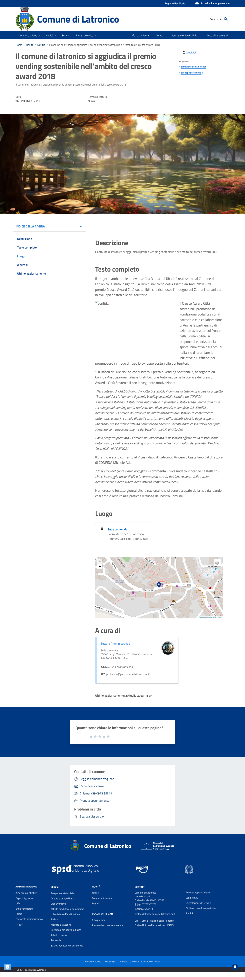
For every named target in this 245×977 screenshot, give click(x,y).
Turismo (55, 919)
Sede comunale (117, 529)
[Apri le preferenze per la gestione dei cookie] (8, 968)
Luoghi (19, 924)
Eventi (95, 903)
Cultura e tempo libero (62, 898)
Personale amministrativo (29, 919)
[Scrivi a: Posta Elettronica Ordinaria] (158, 917)
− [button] (100, 566)
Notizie (41, 45)
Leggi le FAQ (192, 898)
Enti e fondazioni (24, 909)
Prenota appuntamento (198, 892)
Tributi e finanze (59, 935)
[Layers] (217, 562)
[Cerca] (226, 19)
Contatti (140, 887)
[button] (212, 4)
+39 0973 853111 (144, 909)
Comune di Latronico (78, 19)
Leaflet (203, 617)
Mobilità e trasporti (61, 925)
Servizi (55, 887)
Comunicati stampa (102, 898)
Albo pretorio (99, 920)
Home (19, 45)
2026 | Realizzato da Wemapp (31, 969)
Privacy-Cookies (93, 961)
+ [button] (100, 561)
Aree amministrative (26, 893)
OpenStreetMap (215, 617)
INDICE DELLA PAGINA (30, 226)
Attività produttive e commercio (67, 909)
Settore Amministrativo (115, 643)
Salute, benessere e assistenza (67, 945)
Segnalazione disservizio (198, 903)
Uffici (18, 903)
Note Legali (110, 961)
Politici (19, 914)
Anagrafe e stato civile (62, 893)
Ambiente (56, 940)
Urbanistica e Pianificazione (65, 914)
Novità (30, 45)
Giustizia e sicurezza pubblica (66, 930)
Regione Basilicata (175, 3)
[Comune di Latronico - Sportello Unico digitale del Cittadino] (25, 19)
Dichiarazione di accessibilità (201, 908)
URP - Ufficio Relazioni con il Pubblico (154, 921)
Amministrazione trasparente (107, 925)
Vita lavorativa (58, 904)
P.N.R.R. (190, 913)
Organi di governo (25, 898)
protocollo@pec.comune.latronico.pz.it (155, 914)
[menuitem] (137, 35)
